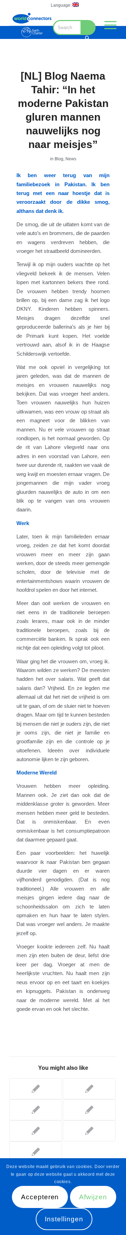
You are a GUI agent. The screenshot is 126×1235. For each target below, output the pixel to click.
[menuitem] (64, 4)
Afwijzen (93, 1197)
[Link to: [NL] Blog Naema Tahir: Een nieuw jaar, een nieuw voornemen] (89, 1130)
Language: (61, 5)
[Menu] (107, 25)
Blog (59, 158)
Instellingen (64, 1219)
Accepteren (40, 1197)
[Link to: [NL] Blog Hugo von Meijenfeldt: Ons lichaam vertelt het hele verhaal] (89, 1109)
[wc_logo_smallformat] (31, 25)
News (70, 158)
